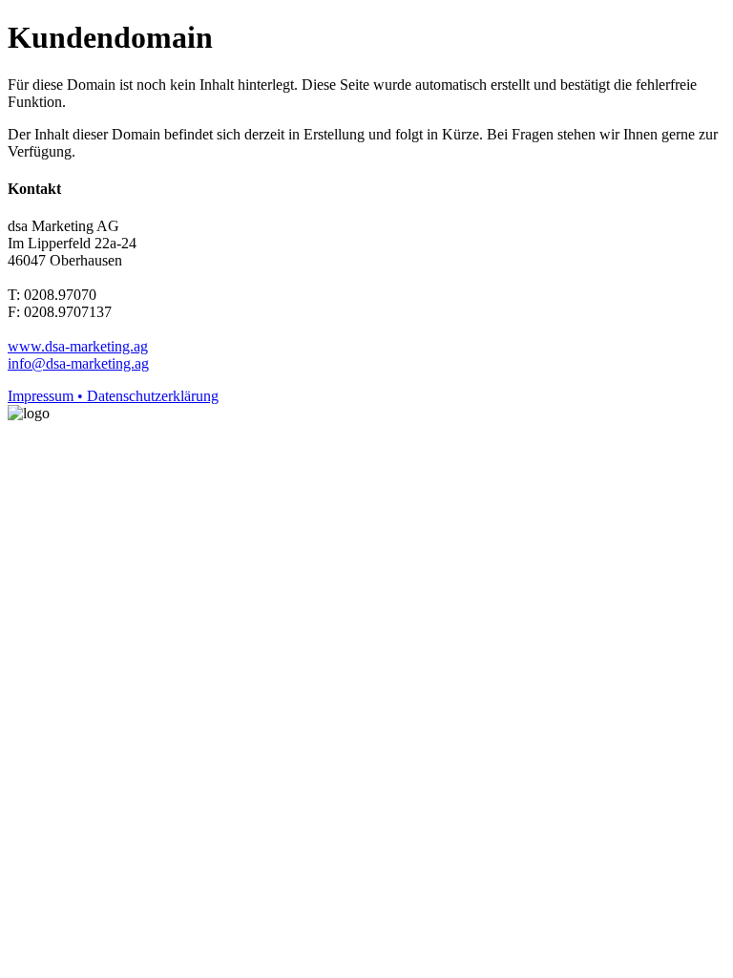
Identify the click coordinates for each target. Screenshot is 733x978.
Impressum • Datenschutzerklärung (113, 396)
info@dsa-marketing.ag (78, 363)
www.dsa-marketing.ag (78, 346)
